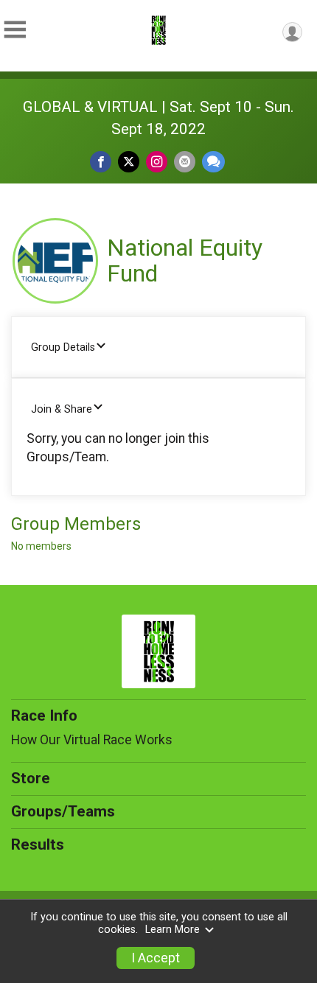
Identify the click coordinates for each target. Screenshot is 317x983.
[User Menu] (292, 32)
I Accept (155, 958)
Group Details (63, 347)
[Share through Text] (213, 161)
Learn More (172, 929)
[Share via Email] (184, 161)
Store (30, 778)
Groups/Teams (63, 811)
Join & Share (61, 409)
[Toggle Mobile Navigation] (14, 30)
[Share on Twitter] (128, 161)
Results (37, 844)
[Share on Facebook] (100, 161)
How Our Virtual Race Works (92, 739)
